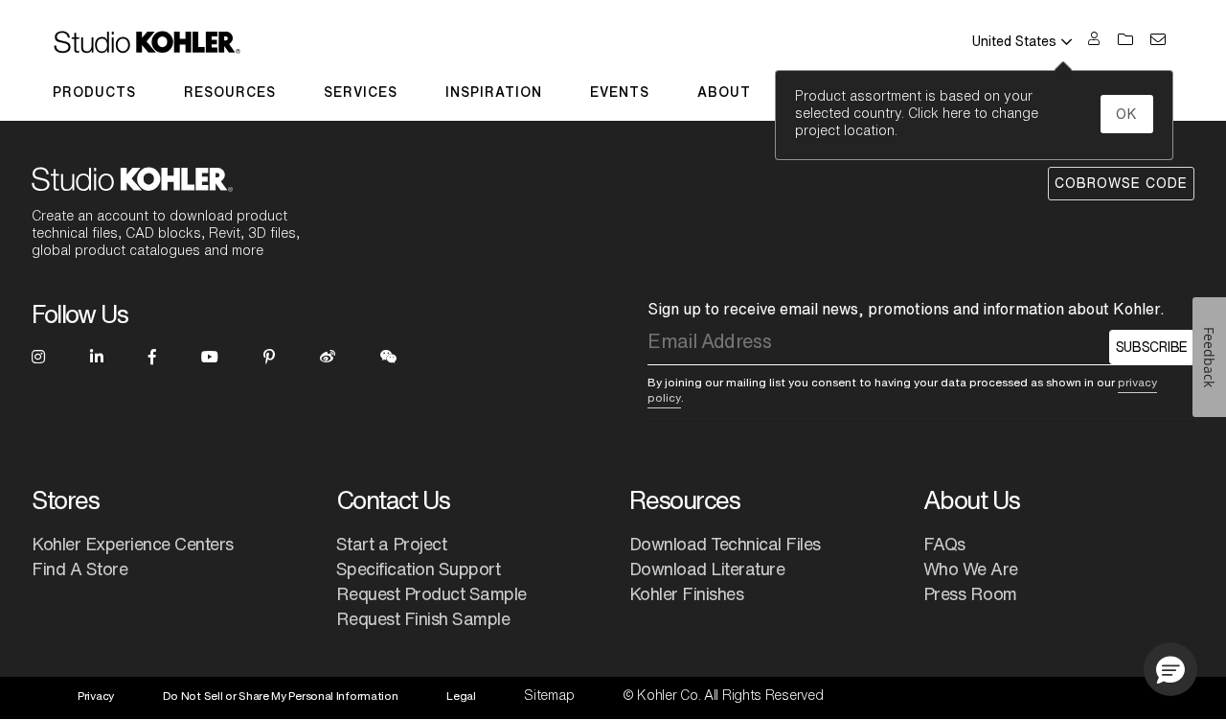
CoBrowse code (1121, 183)
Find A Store (79, 568)
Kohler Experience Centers (133, 543)
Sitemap (549, 695)
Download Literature (707, 568)
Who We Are (970, 568)
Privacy (96, 695)
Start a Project (391, 543)
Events (619, 92)
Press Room (970, 593)
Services (360, 92)
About (724, 92)
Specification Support (418, 568)
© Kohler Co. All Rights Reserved (723, 695)
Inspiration (493, 92)
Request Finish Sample (423, 618)
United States (1014, 41)
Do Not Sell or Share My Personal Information (280, 695)
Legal (461, 695)
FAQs (944, 543)
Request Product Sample (431, 593)
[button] (1170, 669)
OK (1127, 114)
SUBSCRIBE (1152, 347)
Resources (230, 92)
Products (94, 92)
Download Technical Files (725, 543)
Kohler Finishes (686, 593)
